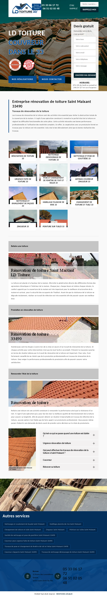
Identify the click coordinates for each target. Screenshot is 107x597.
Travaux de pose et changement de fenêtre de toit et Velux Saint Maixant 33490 (36, 547)
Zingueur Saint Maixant (55, 530)
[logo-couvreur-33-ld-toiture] (24, 8)
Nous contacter (52, 79)
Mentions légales (64, 594)
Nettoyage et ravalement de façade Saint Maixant (25, 524)
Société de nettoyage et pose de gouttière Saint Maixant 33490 (30, 535)
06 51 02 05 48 (51, 8)
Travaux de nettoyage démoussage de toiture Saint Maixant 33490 (68, 552)
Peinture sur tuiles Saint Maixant (83, 530)
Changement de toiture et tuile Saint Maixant (23, 530)
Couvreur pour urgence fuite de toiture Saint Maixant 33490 (28, 541)
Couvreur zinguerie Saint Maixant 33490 (21, 552)
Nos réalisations (22, 79)
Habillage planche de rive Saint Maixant (65, 524)
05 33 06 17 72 (50, 5)
